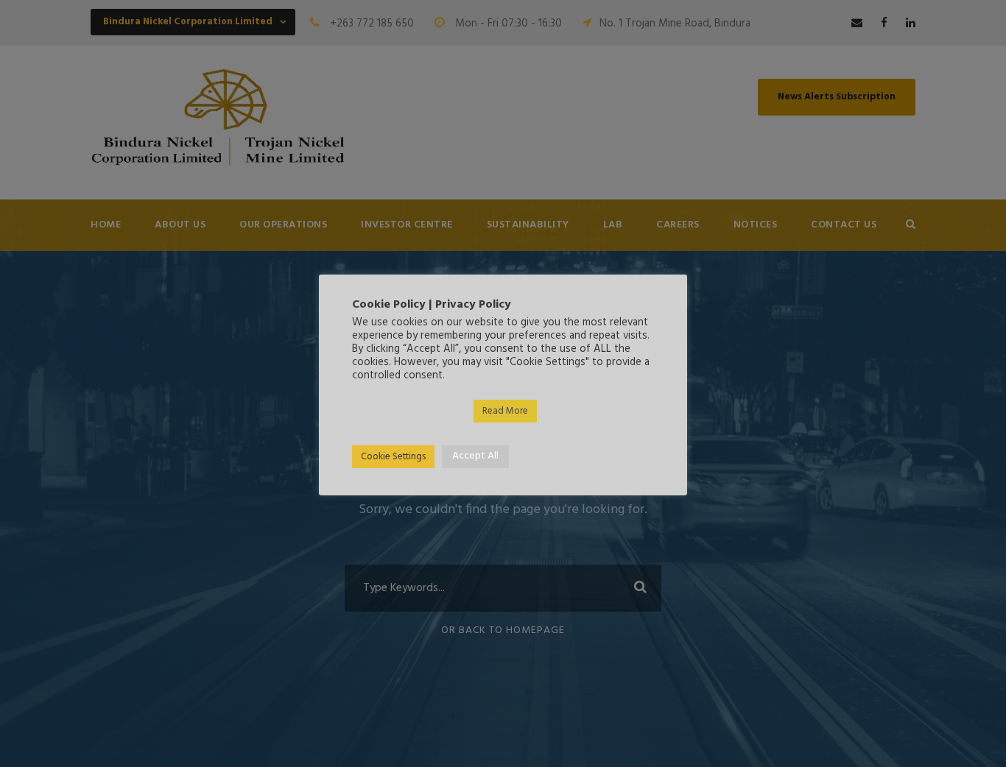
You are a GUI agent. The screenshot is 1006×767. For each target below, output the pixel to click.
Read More (505, 411)
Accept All (475, 456)
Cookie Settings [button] (393, 456)
